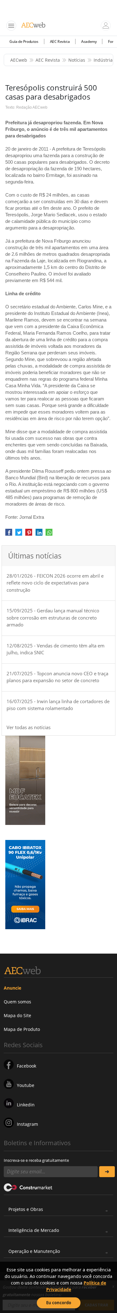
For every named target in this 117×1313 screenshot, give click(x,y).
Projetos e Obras (25, 1209)
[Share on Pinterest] (28, 534)
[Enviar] (107, 1171)
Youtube (25, 1085)
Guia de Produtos (23, 41)
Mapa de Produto (22, 1029)
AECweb (18, 60)
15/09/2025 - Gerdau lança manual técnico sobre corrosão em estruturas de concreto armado (53, 617)
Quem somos (17, 1002)
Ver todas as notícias (29, 727)
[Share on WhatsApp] (49, 534)
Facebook (26, 1066)
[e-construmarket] (28, 1187)
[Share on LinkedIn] (39, 534)
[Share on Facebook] (8, 534)
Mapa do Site (17, 1015)
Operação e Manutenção (34, 1251)
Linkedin (26, 1105)
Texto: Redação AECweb (26, 107)
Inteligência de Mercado (33, 1230)
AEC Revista (60, 41)
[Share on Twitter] (18, 534)
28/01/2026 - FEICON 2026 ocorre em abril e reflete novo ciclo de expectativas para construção (55, 583)
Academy (88, 41)
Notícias (76, 60)
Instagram (27, 1124)
